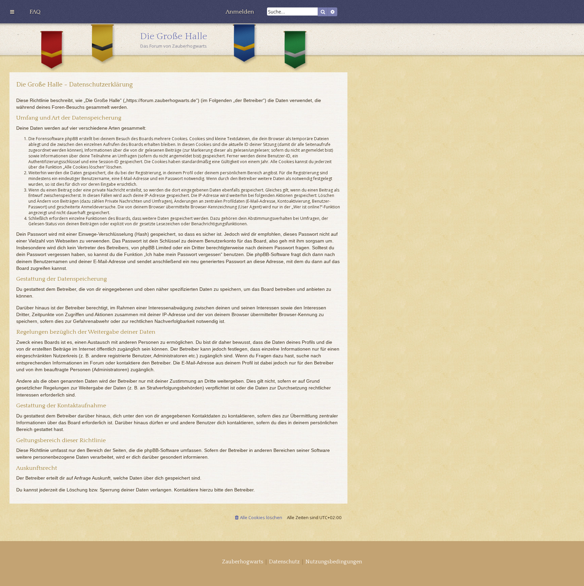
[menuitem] (35, 11)
